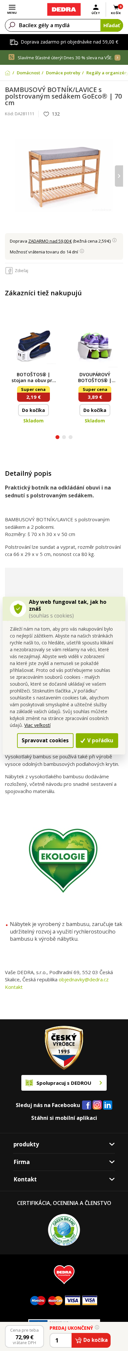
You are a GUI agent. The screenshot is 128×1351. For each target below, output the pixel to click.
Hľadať (111, 25)
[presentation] (9, 176)
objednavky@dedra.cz (84, 979)
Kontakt (14, 987)
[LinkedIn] (107, 1105)
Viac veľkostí (37, 725)
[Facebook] (86, 1105)
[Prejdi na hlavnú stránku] (64, 9)
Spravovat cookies (45, 740)
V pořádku (99, 740)
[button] (57, 438)
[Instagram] (97, 1105)
